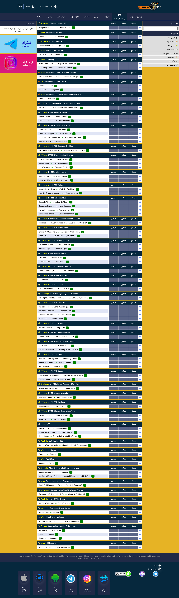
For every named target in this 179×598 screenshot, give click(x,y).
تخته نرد (87, 16)
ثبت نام (28, 6)
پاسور (96, 16)
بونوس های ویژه (152, 569)
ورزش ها (174, 33)
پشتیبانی (49, 16)
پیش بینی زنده (119, 18)
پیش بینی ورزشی (136, 16)
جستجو (174, 23)
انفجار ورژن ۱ (74, 16)
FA (21, 6)
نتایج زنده (106, 16)
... (113, 27)
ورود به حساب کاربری (46, 6)
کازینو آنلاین (61, 16)
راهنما (39, 16)
